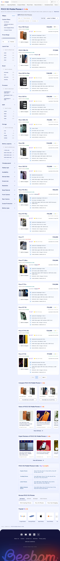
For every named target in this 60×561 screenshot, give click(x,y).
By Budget (35, 498)
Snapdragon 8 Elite (7, 99)
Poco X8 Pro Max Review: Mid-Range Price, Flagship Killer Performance (25, 453)
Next (44, 377)
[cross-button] (21, 18)
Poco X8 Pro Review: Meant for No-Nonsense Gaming (43, 453)
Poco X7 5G (22, 354)
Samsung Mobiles (31, 521)
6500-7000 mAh (7, 152)
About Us (16, 538)
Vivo (5, 74)
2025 (5, 55)
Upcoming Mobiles (11, 4)
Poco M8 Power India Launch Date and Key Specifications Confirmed (43, 424)
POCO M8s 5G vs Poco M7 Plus (48, 399)
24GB (5, 111)
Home (2, 526)
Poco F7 (21, 237)
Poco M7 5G (22, 307)
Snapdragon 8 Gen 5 (8, 96)
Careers (22, 538)
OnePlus (6, 79)
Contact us (28, 538)
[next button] (56, 394)
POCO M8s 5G (23, 50)
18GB (5, 113)
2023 (5, 60)
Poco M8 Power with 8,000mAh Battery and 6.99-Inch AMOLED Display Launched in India (25, 424)
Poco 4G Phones (39, 502)
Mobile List (7, 526)
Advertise (35, 538)
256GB (5, 138)
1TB (5, 133)
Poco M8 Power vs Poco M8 (28, 399)
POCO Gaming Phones (25, 502)
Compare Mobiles (21, 4)
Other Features (43, 498)
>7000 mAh (6, 150)
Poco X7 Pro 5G (24, 330)
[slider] (2, 38)
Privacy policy (42, 538)
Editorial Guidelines (30, 541)
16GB (5, 116)
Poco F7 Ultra (23, 260)
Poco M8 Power (24, 27)
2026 (5, 52)
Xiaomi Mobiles (50, 521)
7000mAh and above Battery (8, 25)
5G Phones (6, 21)
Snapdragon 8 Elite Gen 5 (7, 92)
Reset (13, 15)
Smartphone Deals (49, 4)
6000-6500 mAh (7, 155)
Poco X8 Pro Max (24, 73)
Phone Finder (30, 4)
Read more (56, 11)
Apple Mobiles (41, 521)
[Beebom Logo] (5, 2)
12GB (5, 118)
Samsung (6, 72)
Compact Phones (8, 30)
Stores (56, 4)
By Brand (29, 498)
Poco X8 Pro (23, 96)
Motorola (6, 77)
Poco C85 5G (23, 166)
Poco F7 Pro (22, 284)
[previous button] (20, 394)
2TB (5, 130)
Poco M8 (21, 143)
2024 (5, 57)
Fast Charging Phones (9, 27)
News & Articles (38, 4)
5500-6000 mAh (7, 157)
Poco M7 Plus (23, 214)
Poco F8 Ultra (23, 190)
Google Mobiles (23, 521)
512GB (5, 135)
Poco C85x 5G (23, 120)
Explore (2, 4)
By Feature (22, 498)
